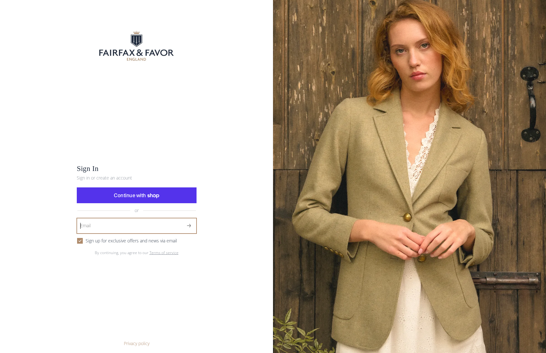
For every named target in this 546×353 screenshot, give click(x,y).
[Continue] (189, 225)
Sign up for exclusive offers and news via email (131, 241)
